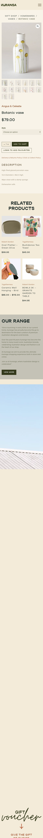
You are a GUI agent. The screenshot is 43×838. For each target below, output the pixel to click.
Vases (11, 19)
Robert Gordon (8, 242)
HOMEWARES (27, 16)
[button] (38, 26)
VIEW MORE (9, 372)
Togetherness (27, 242)
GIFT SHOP (11, 16)
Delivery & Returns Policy (12, 158)
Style (4, 128)
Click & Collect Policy (32, 158)
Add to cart (20, 144)
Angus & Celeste (11, 106)
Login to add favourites (17, 150)
